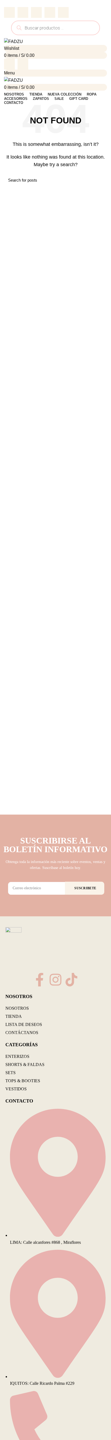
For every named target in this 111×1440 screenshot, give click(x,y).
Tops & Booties (22, 1080)
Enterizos (17, 1056)
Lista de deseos (23, 1024)
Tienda (13, 1016)
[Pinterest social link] (36, 12)
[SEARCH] (99, 180)
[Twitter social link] (23, 12)
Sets (10, 1072)
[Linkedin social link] (49, 12)
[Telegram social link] (63, 12)
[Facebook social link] (9, 12)
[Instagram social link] (23, 64)
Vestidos (16, 1089)
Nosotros (17, 1008)
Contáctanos (21, 1032)
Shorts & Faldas (24, 1064)
